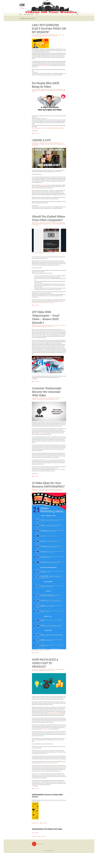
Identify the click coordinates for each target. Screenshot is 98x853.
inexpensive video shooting (54, 144)
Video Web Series (60, 89)
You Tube (55, 35)
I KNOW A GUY (41, 140)
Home (21, 14)
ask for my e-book (58, 469)
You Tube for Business (58, 34)
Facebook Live (38, 773)
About (37, 14)
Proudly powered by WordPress (49, 850)
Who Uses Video (51, 34)
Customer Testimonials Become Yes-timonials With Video (46, 392)
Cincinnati (61, 669)
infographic (42, 490)
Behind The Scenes (45, 89)
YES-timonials (40, 432)
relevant (52, 223)
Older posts (38, 844)
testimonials (45, 397)
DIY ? (41, 34)
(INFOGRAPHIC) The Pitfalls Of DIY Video (47, 829)
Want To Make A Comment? (29, 14)
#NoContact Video (43, 185)
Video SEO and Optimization (53, 222)
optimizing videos (44, 35)
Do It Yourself (47, 90)
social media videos (58, 90)
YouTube (62, 49)
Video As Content (45, 34)
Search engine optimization (58, 223)
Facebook (38, 399)
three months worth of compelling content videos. (48, 762)
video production (45, 729)
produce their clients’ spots (54, 712)
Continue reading (35, 832)
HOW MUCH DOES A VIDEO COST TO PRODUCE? (45, 663)
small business (52, 90)
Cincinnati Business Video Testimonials (39, 223)
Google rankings (38, 35)
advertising (57, 669)
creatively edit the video (45, 65)
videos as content (51, 35)
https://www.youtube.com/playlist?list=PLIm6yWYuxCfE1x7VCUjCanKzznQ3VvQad (48, 128)
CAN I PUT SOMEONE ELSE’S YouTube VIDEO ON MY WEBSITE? (49, 28)
